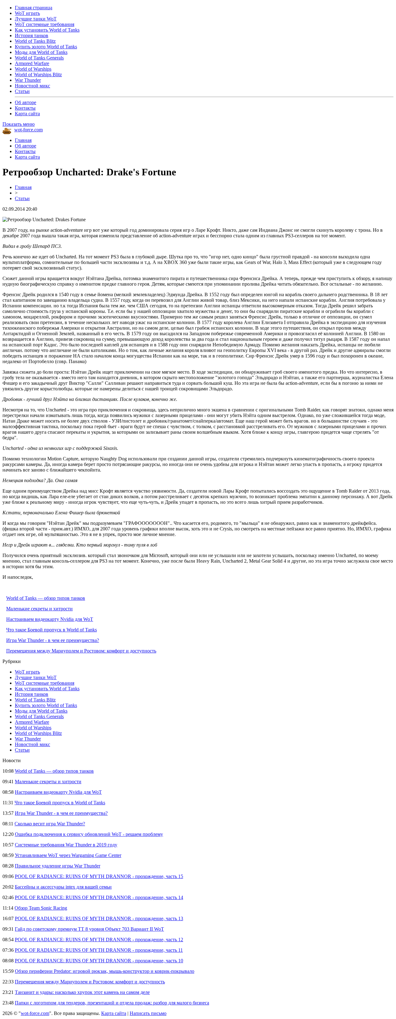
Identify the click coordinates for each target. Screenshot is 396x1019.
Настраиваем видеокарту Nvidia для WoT (49, 619)
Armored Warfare (32, 63)
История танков (31, 35)
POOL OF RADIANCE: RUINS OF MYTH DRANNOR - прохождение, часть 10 (99, 960)
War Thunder (28, 80)
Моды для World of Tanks (41, 52)
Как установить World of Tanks (47, 30)
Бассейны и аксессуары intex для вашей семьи (63, 886)
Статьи (22, 91)
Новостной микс (32, 85)
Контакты (25, 108)
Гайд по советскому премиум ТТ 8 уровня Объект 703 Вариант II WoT (89, 929)
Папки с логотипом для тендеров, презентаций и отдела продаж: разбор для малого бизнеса (112, 1002)
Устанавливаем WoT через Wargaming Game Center (68, 855)
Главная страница (33, 7)
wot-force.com (28, 129)
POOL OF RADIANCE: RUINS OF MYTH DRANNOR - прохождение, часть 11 (99, 950)
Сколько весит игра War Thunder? (50, 823)
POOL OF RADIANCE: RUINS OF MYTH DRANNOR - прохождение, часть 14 (99, 897)
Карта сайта (27, 113)
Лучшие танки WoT (36, 18)
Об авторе (25, 102)
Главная (23, 140)
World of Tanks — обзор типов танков (45, 598)
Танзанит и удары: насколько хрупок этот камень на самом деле (82, 992)
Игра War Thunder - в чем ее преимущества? (52, 640)
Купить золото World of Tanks (46, 46)
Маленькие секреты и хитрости (39, 608)
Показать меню (18, 124)
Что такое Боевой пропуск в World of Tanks (51, 629)
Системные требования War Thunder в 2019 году (66, 844)
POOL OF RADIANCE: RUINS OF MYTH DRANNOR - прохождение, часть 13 (99, 918)
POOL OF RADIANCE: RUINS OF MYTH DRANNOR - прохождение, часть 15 (99, 876)
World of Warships (33, 69)
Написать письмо (148, 1013)
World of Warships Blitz (38, 74)
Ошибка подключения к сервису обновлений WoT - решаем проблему (89, 834)
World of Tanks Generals (39, 57)
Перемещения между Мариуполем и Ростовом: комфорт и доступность (81, 650)
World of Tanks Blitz (35, 41)
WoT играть (27, 13)
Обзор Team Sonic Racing (41, 908)
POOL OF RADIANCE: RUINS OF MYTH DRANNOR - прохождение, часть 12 (99, 939)
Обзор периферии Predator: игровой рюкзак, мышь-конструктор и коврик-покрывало (104, 971)
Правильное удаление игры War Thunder (57, 865)
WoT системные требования (44, 24)
